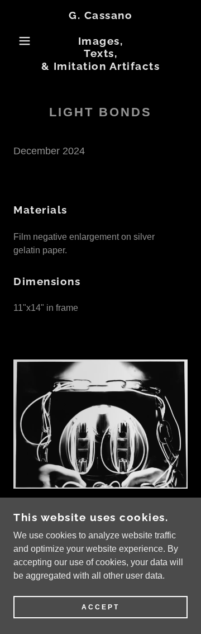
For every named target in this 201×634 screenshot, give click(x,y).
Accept (100, 607)
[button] (16, 41)
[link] (100, 41)
